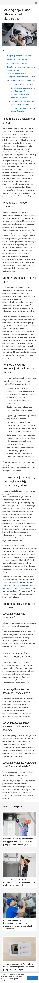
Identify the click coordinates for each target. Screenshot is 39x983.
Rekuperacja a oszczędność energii (19, 56)
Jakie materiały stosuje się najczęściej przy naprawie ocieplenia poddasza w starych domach (19, 882)
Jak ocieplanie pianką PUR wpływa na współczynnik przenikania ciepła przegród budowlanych (18, 967)
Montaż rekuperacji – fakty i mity (18, 63)
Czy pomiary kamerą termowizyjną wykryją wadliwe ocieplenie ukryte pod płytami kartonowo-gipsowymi (18, 842)
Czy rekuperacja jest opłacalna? (22, 84)
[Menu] (36, 2)
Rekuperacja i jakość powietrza (18, 60)
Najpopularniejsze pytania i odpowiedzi (21, 81)
